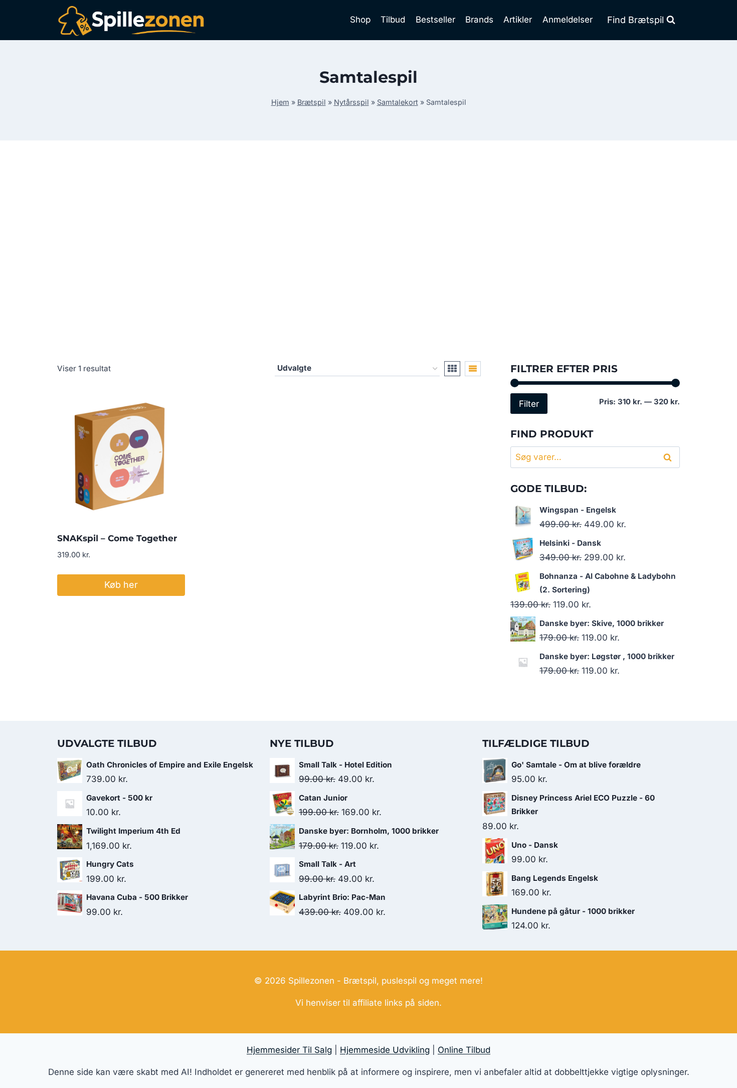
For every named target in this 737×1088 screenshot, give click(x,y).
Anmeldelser (567, 20)
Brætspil (311, 102)
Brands (479, 20)
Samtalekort (397, 102)
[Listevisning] (473, 368)
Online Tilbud (464, 1050)
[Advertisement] (368, 251)
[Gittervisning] (452, 368)
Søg (669, 457)
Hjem (280, 102)
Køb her (121, 584)
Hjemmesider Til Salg (289, 1050)
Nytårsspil (351, 102)
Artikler (517, 20)
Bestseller (435, 20)
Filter (529, 403)
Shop (360, 20)
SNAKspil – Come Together (117, 538)
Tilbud (393, 20)
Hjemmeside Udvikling (385, 1050)
